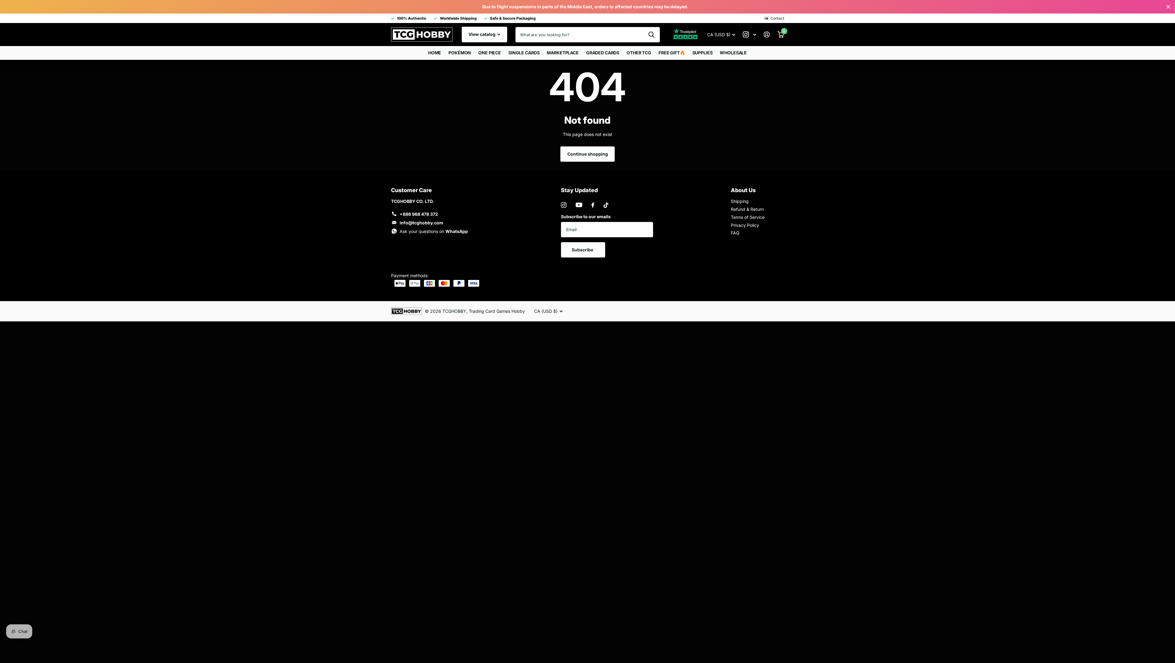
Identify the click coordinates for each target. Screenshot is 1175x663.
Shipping (740, 201)
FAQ (735, 232)
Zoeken (651, 34)
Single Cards (523, 52)
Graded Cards (602, 52)
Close (1168, 7)
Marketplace (562, 52)
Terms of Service (748, 217)
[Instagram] (563, 205)
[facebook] (592, 205)
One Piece (489, 52)
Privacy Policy (745, 225)
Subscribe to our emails (586, 216)
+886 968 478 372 (419, 214)
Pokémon (459, 52)
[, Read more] (749, 34)
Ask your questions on (434, 231)
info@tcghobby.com (421, 222)
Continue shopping (587, 154)
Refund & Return (747, 209)
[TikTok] (606, 205)
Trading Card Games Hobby (497, 311)
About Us (743, 190)
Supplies (702, 52)
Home (434, 52)
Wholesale (733, 52)
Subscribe (583, 249)
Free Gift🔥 (672, 52)
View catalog (482, 34)
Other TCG (639, 52)
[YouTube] (579, 205)
